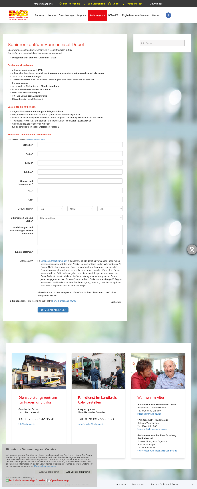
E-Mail (29, 162)
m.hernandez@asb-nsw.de (91, 423)
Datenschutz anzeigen (45, 466)
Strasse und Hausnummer (25, 182)
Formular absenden (53, 309)
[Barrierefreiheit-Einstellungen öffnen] (192, 249)
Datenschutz (138, 484)
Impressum (120, 484)
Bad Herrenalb (71, 3)
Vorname (28, 144)
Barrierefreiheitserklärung (164, 484)
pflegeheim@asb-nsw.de (149, 413)
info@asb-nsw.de (26, 423)
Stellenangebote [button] (97, 15)
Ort (30, 199)
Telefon (28, 171)
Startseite (39, 15)
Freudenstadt (134, 3)
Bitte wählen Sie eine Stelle (22, 219)
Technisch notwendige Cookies (27, 481)
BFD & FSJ (113, 15)
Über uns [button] (51, 15)
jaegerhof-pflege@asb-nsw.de (152, 429)
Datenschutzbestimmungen (54, 260)
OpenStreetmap (59, 481)
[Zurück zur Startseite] (18, 15)
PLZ (30, 190)
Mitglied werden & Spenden (135, 15)
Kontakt (155, 15)
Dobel (116, 3)
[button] (192, 484)
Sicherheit (116, 301)
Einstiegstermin (24, 251)
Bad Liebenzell (96, 3)
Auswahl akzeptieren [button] (49, 472)
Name (29, 153)
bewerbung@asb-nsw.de (36, 139)
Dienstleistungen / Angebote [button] (72, 15)
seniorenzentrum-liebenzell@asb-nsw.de (157, 450)
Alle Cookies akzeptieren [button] (78, 472)
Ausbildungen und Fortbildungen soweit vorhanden (21, 230)
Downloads (156, 3)
